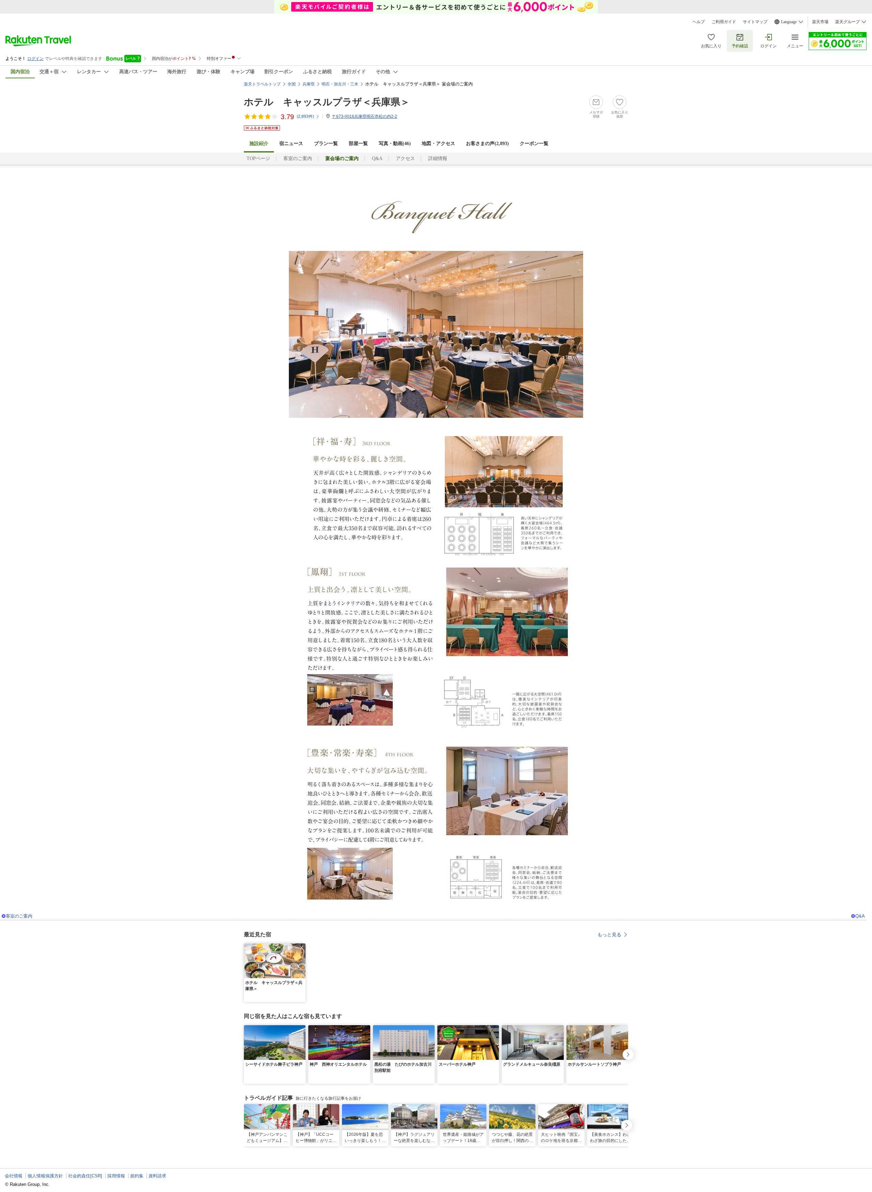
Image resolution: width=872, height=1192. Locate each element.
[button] (301, 947)
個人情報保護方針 (45, 1175)
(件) (305, 116)
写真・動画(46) (395, 143)
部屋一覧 (358, 143)
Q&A (377, 158)
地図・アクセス (438, 143)
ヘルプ (698, 21)
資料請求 (157, 1175)
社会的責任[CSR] (85, 1175)
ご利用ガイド (724, 21)
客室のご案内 (297, 158)
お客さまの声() (487, 143)
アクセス (405, 158)
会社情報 (13, 1175)
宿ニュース (291, 143)
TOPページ (258, 158)
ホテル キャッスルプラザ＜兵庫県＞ (327, 102)
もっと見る (609, 934)
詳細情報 (437, 158)
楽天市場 (820, 21)
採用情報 (116, 1175)
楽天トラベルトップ (262, 84)
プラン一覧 (326, 143)
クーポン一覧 (534, 143)
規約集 (136, 1175)
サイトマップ (755, 21)
